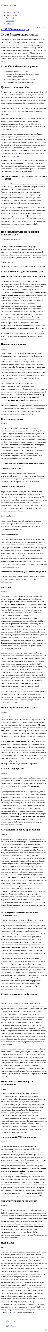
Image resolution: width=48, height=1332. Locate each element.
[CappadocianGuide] (8, 5)
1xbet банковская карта (15, 29)
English (37, 27)
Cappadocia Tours (12, 15)
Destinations (10, 21)
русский (44, 27)
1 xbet (17, 156)
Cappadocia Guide (12, 13)
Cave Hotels (10, 18)
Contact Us (10, 24)
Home (8, 10)
